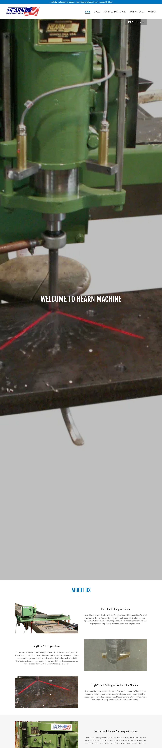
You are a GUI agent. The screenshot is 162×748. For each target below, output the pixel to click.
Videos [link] (97, 12)
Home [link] (87, 12)
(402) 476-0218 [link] (136, 22)
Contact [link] (152, 12)
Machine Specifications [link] (115, 12)
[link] (23, 11)
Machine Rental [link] (137, 12)
